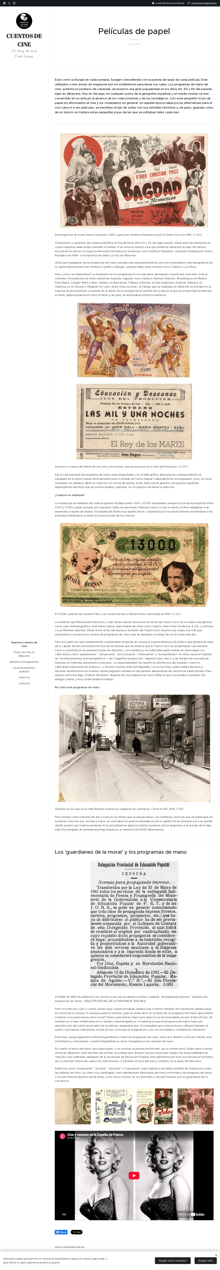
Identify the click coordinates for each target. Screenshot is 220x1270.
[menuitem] (24, 644)
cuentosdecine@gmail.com (204, 3)
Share (63, 1232)
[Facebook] (4, 3)
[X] (9, 3)
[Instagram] (14, 3)
